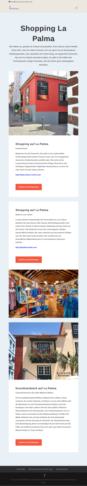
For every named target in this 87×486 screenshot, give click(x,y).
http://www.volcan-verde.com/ (28, 175)
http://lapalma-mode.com (26, 247)
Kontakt (21, 469)
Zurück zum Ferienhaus (28, 187)
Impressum (62, 469)
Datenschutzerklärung (41, 469)
